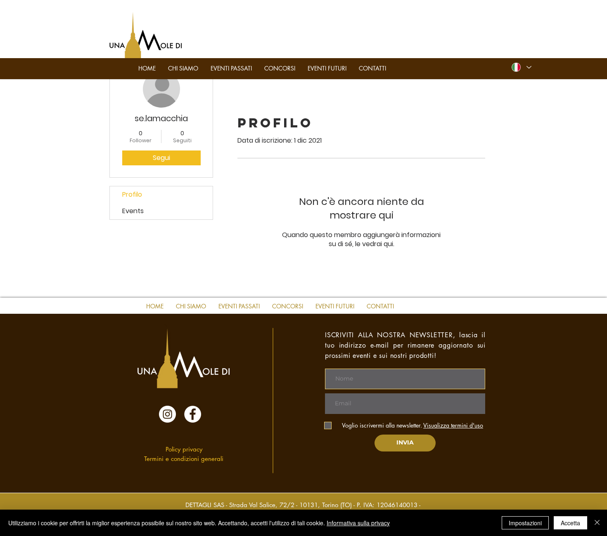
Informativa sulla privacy (358, 523)
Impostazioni (525, 523)
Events (133, 211)
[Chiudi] (597, 522)
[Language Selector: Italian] (521, 67)
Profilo (132, 194)
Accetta (570, 523)
